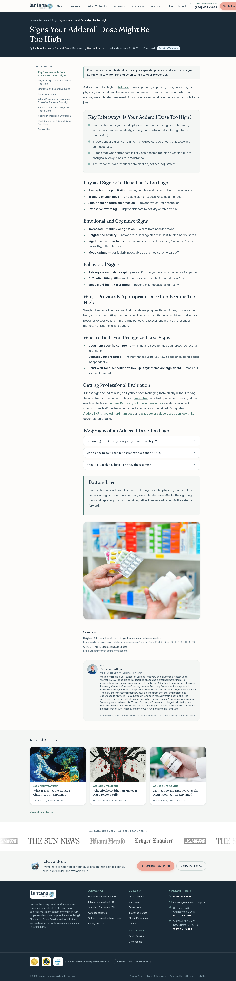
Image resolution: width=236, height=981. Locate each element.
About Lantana (136, 896)
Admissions (135, 907)
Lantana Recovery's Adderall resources (136, 403)
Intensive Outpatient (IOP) (102, 902)
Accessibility (176, 976)
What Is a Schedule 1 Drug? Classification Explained (51, 792)
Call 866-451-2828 (158, 866)
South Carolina (136, 936)
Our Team (134, 902)
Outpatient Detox (97, 912)
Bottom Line (44, 129)
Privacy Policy (137, 976)
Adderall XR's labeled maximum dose (108, 413)
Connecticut (135, 941)
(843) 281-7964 (182, 915)
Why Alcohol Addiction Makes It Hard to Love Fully (115, 792)
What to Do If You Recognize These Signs (53, 109)
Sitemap (189, 976)
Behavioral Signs (47, 94)
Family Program (96, 923)
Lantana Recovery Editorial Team (52, 48)
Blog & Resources (138, 918)
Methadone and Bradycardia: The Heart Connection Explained (176, 792)
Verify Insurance (191, 866)
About (60, 6)
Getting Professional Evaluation (54, 115)
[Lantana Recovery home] (41, 6)
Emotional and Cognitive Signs (54, 88)
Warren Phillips (95, 48)
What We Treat (96, 6)
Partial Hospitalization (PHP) (103, 896)
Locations (155, 6)
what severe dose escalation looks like (167, 413)
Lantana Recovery (39, 20)
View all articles (40, 812)
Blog (170, 6)
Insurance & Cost (138, 912)
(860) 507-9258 (182, 928)
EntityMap (201, 976)
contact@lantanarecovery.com (189, 902)
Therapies (117, 6)
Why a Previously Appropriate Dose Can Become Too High (54, 101)
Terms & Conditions (156, 976)
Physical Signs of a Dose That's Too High (55, 82)
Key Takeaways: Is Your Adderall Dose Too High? (52, 74)
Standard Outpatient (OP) (102, 907)
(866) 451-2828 (182, 896)
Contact (181, 6)
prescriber (140, 398)
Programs (75, 6)
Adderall (123, 87)
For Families (136, 6)
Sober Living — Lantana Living (104, 918)
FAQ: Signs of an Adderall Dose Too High (54, 122)
